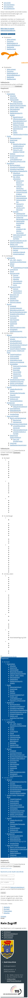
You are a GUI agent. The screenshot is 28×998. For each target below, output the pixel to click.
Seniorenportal (15, 273)
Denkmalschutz (18, 128)
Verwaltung (10, 163)
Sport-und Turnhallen (20, 366)
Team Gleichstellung (19, 235)
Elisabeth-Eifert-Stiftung (17, 314)
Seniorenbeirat (18, 148)
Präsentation (11, 94)
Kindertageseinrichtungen (18, 337)
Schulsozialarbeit (15, 347)
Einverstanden (11, 34)
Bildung (9, 335)
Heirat (12, 271)
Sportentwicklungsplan (17, 379)
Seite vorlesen (11, 39)
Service (9, 304)
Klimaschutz (11, 403)
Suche (18, 86)
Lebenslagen (11, 258)
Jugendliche (14, 269)
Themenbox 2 (17, 291)
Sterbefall (13, 298)
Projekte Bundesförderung (18, 385)
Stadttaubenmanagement (18, 445)
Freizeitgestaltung (15, 354)
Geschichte (13, 98)
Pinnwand (16, 277)
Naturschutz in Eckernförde (18, 424)
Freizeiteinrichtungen (17, 381)
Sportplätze (16, 368)
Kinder (12, 265)
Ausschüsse (13, 140)
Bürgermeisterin (15, 165)
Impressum (7, 932)
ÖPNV (15, 130)
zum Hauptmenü (9, 4)
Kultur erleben (14, 356)
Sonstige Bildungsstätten (18, 348)
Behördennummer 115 (17, 310)
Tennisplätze (17, 372)
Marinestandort (15, 109)
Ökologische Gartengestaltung (15, 436)
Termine (15, 275)
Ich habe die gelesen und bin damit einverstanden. (13, 888)
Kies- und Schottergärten (18, 440)
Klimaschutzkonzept (16, 404)
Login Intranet (8, 937)
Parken (15, 132)
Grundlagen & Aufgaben (17, 237)
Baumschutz (17, 420)
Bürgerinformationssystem (18, 312)
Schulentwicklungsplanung (18, 345)
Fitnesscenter (17, 375)
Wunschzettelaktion (16, 401)
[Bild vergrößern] (7, 949)
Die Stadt (6, 92)
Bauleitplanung (18, 117)
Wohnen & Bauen (15, 302)
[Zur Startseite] (9, 656)
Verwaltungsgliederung (17, 167)
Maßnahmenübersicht (20, 406)
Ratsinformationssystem (17, 327)
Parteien (12, 154)
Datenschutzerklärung (17, 887)
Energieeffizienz (15, 408)
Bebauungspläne (18, 125)
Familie (9, 387)
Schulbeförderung (15, 341)
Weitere (15, 377)
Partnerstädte (14, 99)
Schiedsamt (13, 329)
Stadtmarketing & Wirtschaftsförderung (13, 44)
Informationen (17, 281)
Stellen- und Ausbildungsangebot (16, 245)
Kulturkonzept (14, 358)
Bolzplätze (16, 370)
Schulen (12, 339)
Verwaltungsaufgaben (17, 169)
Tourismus (10, 41)
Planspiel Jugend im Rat (17, 161)
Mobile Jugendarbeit (16, 383)
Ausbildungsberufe (19, 252)
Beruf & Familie (21, 196)
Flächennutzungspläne (20, 134)
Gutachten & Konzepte (20, 126)
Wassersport (17, 374)
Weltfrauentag (20, 213)
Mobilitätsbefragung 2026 (18, 412)
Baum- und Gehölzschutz (18, 418)
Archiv (15, 285)
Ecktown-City (14, 399)
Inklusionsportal (15, 287)
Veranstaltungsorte (16, 360)
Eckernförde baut (18, 123)
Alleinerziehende (21, 198)
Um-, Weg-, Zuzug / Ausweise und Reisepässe (18, 261)
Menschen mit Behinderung (14, 295)
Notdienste (13, 323)
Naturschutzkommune (20, 430)
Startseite (7, 907)
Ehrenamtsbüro (15, 397)
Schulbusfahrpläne (16, 343)
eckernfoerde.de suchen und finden (12, 84)
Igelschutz (13, 443)
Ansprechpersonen (16, 308)
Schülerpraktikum (18, 254)
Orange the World (21, 215)
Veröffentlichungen (16, 331)
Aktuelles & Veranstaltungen (18, 174)
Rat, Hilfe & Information (17, 178)
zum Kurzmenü (8, 6)
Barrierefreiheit (8, 935)
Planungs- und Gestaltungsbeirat (18, 151)
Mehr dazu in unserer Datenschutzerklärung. (8, 29)
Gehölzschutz (17, 422)
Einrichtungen (14, 316)
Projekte (15, 211)
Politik (9, 136)
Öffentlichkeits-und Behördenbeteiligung (20, 120)
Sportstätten (14, 364)
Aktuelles (13, 96)
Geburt (12, 264)
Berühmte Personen (16, 103)
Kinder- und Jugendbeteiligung (16, 158)
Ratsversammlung (15, 138)
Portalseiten (7, 37)
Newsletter (13, 321)
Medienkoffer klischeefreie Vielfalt (20, 223)
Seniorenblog (17, 283)
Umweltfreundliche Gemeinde (19, 427)
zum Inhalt (7, 2)
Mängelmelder (14, 320)
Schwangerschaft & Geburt (21, 193)
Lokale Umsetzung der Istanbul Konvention (21, 230)
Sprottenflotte (14, 414)
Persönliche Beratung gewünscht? (20, 182)
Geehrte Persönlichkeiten (18, 105)
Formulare (13, 318)
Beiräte (12, 142)
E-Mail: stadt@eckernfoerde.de (14, 980)
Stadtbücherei (11, 49)
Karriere (15, 250)
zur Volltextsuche (9, 8)
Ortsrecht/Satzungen (16, 242)
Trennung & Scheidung (20, 205)
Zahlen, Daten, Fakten (17, 107)
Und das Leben (8, 333)
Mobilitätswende (15, 410)
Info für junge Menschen (20, 208)
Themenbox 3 (17, 292)
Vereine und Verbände (17, 362)
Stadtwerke (10, 47)
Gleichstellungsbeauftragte (18, 171)
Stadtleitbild (14, 111)
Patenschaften (17, 101)
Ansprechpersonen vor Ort (18, 240)
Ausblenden (4, 34)
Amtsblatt (13, 306)
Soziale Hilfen (14, 300)
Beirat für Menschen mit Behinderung (19, 145)
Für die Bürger (8, 256)
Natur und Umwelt (13, 416)
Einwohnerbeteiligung (17, 155)
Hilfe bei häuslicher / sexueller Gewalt (21, 188)
